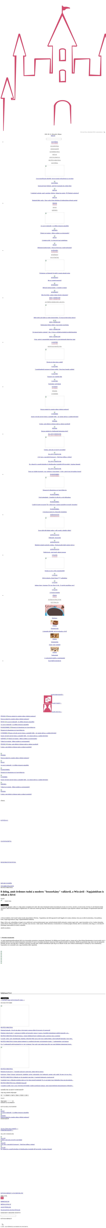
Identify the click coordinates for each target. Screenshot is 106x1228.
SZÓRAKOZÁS (54, 514)
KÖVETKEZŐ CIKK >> (18, 1000)
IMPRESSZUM (5, 1201)
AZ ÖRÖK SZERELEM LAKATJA (55, 302)
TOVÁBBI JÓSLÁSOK (7, 886)
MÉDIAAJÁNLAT (6, 1204)
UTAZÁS (54, 555)
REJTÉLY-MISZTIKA (55, 160)
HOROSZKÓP (55, 149)
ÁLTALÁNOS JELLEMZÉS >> (9, 1128)
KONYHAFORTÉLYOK (55, 346)
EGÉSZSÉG (54, 250)
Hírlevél (53, 135)
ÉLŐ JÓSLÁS (55, 602)
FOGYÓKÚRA (54, 257)
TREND (54, 203)
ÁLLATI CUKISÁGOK (54, 434)
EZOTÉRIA (54, 142)
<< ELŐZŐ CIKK (6, 1000)
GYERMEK (54, 394)
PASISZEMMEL (54, 474)
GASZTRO (55, 342)
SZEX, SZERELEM (54, 297)
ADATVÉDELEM (6, 1207)
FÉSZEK (54, 391)
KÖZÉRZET (54, 254)
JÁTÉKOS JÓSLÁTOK (54, 599)
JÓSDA (55, 595)
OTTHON (54, 386)
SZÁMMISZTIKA (55, 151)
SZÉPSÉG (55, 210)
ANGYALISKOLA (54, 157)
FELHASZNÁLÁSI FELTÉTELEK (10, 1210)
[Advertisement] (53, 674)
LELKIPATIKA (54, 146)
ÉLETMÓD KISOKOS (54, 661)
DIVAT (55, 207)
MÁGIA (54, 154)
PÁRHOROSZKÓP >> (7, 1130)
